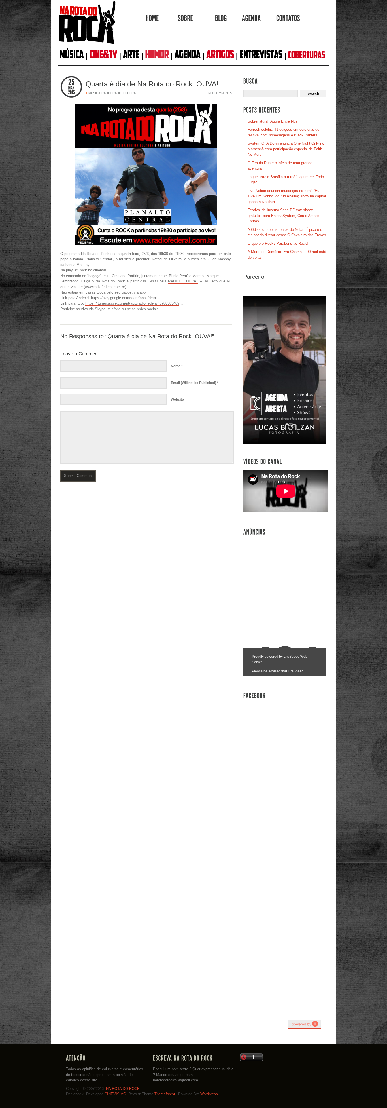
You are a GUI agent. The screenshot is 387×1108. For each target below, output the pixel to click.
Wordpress (209, 1094)
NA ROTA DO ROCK (123, 1088)
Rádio (106, 93)
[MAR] (71, 88)
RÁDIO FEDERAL (183, 281)
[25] (71, 82)
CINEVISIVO (115, 1094)
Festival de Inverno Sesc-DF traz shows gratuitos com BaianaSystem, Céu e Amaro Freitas (283, 215)
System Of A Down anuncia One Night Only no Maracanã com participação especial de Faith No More (286, 149)
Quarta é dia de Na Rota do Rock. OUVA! (152, 84)
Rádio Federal (124, 93)
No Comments (220, 93)
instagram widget (304, 1024)
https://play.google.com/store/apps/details (125, 298)
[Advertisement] (285, 581)
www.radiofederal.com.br (105, 287)
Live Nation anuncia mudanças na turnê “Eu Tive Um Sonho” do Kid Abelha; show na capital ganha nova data (287, 196)
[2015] (71, 92)
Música (94, 93)
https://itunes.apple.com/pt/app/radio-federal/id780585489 (132, 303)
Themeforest (164, 1094)
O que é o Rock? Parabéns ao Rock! (278, 243)
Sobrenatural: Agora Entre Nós (272, 121)
